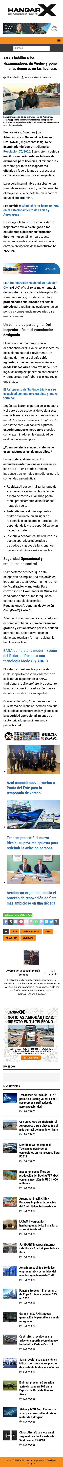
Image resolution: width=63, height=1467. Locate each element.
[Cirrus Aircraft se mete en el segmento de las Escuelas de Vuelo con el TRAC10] (10, 1435)
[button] (58, 40)
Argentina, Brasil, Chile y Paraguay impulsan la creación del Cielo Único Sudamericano (37, 1202)
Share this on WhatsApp (19, 915)
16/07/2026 (29, 1161)
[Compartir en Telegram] (46, 922)
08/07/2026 (29, 1372)
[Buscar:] (31, 48)
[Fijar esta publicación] (21, 922)
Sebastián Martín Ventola (37, 77)
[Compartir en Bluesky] (51, 922)
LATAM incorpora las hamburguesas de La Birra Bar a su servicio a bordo (38, 1225)
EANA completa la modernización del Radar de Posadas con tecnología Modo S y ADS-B (30, 655)
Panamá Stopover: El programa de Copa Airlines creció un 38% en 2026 (38, 1294)
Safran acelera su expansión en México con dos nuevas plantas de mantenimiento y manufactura (39, 1363)
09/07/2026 (29, 1349)
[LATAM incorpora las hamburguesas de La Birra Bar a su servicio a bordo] (10, 1224)
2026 (14, 931)
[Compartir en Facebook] (5, 922)
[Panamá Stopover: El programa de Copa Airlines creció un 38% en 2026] (10, 1294)
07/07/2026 (29, 1421)
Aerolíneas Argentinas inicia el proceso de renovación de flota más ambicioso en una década (31, 897)
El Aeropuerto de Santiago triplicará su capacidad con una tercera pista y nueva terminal (30, 393)
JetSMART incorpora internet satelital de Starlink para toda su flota (39, 1248)
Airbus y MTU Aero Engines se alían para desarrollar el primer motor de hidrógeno (38, 1413)
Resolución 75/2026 (16, 151)
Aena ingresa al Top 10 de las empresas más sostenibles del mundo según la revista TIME (37, 1271)
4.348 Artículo (53, 973)
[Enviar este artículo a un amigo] (26, 922)
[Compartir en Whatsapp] (36, 922)
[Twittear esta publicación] (10, 922)
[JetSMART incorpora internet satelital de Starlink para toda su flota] (10, 1248)
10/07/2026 (29, 1326)
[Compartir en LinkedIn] (15, 922)
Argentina (11, 938)
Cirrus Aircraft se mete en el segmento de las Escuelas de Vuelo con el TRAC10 (36, 1436)
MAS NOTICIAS (11, 1086)
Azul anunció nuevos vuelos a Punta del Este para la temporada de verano (31, 787)
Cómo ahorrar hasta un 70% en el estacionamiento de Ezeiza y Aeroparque (31, 210)
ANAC (48, 931)
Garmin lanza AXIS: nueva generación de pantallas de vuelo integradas (39, 1317)
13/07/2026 (29, 1280)
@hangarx (40, 1460)
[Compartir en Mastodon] (41, 922)
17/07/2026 (29, 1111)
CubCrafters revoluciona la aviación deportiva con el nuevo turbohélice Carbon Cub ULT (38, 1340)
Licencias (28, 938)
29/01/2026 (13, 77)
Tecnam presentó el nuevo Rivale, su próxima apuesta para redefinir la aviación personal (32, 842)
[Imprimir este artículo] (31, 922)
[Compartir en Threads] (56, 922)
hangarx (31, 1464)
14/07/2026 (29, 1234)
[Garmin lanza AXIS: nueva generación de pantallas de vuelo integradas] (10, 1317)
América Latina (31, 931)
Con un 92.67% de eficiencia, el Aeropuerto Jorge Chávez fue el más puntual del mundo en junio (38, 1125)
